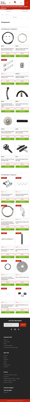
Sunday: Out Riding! (8, 382)
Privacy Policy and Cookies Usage (11, 347)
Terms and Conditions (8, 345)
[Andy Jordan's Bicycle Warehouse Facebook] (11, 329)
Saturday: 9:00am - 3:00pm (10, 380)
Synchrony (6, 359)
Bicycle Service (7, 364)
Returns (5, 343)
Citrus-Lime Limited (19, 400)
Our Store (6, 366)
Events (5, 357)
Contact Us (6, 392)
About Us (5, 355)
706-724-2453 (8, 390)
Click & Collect (7, 341)
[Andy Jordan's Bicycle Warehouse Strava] (18, 329)
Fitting (5, 361)
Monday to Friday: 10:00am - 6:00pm (12, 378)
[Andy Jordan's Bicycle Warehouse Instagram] (15, 329)
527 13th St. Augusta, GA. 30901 (10, 374)
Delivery (5, 339)
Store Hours (6, 376)
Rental (5, 363)
